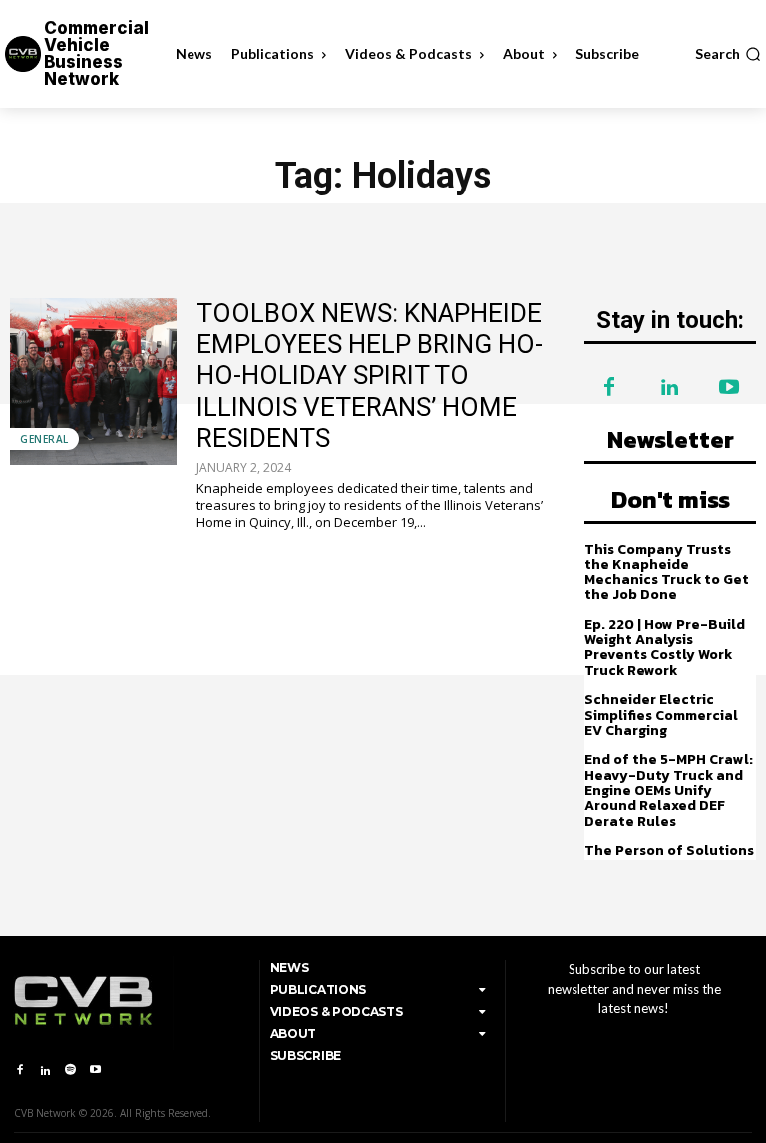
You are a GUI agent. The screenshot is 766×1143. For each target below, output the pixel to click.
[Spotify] (70, 1070)
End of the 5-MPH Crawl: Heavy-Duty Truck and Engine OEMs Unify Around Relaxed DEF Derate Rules (668, 790)
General (44, 439)
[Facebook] (609, 388)
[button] (728, 54)
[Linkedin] (669, 388)
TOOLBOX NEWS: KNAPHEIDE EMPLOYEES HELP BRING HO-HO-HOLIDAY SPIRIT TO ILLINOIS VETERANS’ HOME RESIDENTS (369, 375)
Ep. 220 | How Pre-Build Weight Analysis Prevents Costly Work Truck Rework (664, 647)
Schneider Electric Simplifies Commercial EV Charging (661, 715)
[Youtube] (729, 388)
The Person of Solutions (669, 850)
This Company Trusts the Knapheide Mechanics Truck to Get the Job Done (666, 572)
